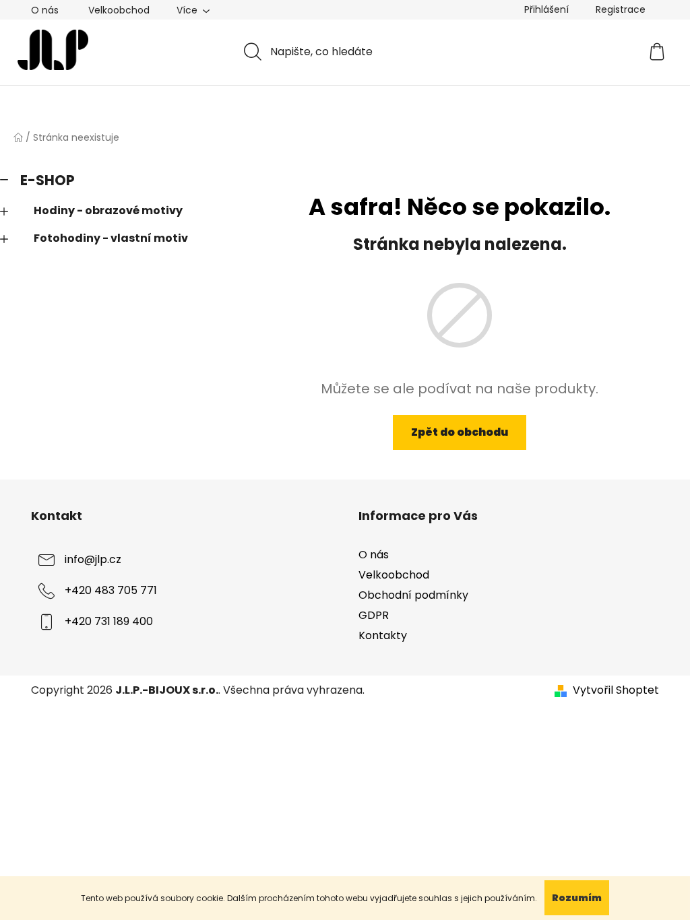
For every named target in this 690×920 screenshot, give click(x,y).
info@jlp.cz (93, 559)
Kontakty (382, 635)
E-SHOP (47, 180)
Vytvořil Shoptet (616, 690)
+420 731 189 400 (109, 621)
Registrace (621, 9)
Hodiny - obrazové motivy (108, 210)
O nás (45, 10)
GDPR (373, 615)
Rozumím (577, 898)
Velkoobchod (119, 10)
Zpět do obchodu (459, 432)
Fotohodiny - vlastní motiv (111, 238)
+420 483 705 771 (111, 590)
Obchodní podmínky (413, 595)
